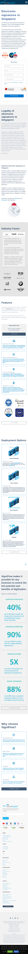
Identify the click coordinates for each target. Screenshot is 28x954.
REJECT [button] (16, 951)
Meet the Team (6, 887)
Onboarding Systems (7, 898)
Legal (4, 863)
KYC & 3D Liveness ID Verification (9, 900)
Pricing (4, 840)
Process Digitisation (6, 835)
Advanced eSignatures (7, 894)
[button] (26, 2)
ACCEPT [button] (10, 951)
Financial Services (6, 871)
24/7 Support (5, 847)
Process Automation (7, 836)
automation (4, 200)
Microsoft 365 (5, 895)
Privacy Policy (15, 82)
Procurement (5, 860)
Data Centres (5, 839)
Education (5, 877)
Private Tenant (5, 837)
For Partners (5, 889)
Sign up (5, 818)
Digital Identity (5, 901)
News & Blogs (5, 884)
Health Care (5, 873)
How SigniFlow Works (7, 888)
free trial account (14, 464)
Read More (22, 951)
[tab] (6, 234)
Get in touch (14, 95)
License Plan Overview (7, 841)
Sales (4, 861)
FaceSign (4, 899)
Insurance (4, 872)
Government (5, 874)
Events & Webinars (6, 883)
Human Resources (6, 862)
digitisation (17, 198)
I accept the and (13, 83)
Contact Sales (5, 846)
